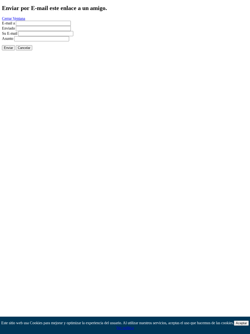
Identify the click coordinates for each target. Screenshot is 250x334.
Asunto (7, 38)
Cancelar (24, 48)
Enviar (8, 48)
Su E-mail (9, 33)
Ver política (125, 328)
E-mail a (8, 23)
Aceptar (241, 323)
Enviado (8, 28)
